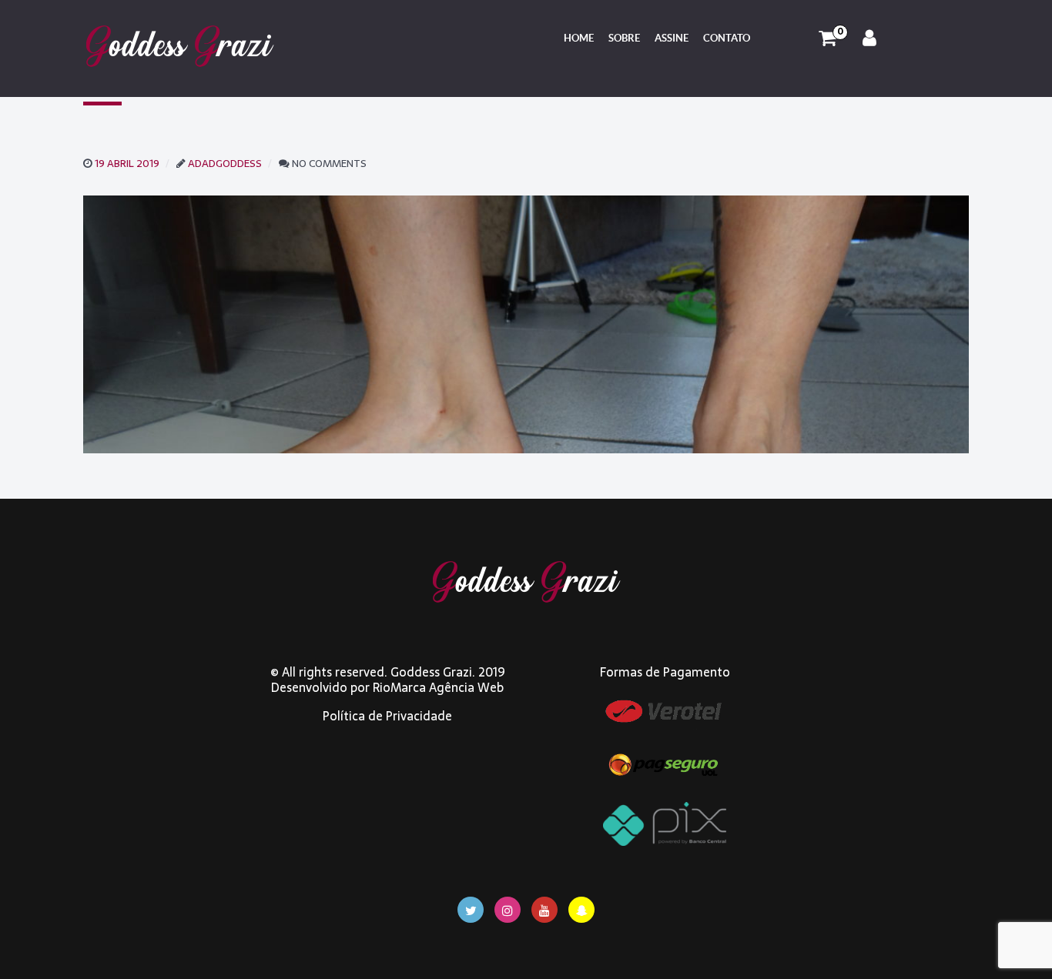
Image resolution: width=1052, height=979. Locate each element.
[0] (827, 38)
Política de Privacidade (387, 716)
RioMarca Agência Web (438, 687)
